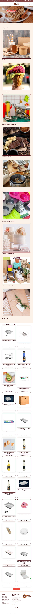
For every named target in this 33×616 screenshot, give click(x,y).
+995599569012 (4, 597)
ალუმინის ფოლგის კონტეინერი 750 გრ (24, 428)
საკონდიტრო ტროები (6, 156)
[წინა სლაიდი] (15, 24)
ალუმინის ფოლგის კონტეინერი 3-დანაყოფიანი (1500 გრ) (24, 562)
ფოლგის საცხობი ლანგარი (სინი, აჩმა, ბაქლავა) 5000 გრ (9, 516)
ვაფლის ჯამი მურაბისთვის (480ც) (9, 452)
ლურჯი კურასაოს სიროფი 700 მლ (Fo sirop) (24, 364)
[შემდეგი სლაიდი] (18, 24)
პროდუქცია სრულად (11, 10)
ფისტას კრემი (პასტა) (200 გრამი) (9, 385)
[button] (2, 4)
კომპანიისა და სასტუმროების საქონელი (9, 124)
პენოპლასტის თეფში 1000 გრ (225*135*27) (24, 489)
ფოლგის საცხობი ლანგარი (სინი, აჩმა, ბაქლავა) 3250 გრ (9, 340)
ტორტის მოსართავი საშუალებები (8, 253)
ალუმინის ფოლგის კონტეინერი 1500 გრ (9, 364)
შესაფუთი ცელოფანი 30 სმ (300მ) (24, 388)
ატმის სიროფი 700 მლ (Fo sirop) (8, 493)
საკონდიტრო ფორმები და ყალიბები (8, 221)
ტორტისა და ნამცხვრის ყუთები (7, 285)
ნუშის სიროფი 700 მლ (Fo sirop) (24, 452)
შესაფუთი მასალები (5, 318)
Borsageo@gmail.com (5, 603)
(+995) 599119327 (5, 600)
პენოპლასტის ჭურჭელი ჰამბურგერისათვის (9, 404)
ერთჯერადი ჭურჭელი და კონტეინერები (9, 59)
